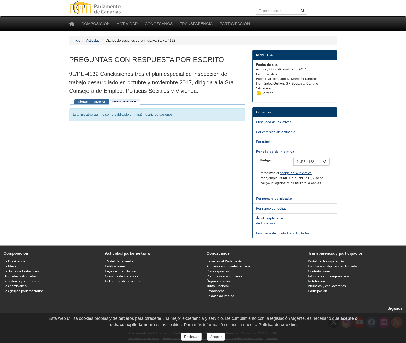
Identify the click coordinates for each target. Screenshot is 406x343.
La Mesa (10, 266)
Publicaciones (115, 266)
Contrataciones (319, 271)
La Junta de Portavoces (21, 271)
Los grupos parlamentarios (23, 291)
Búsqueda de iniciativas (273, 122)
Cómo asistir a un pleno (224, 276)
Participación (235, 24)
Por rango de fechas (271, 208)
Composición (95, 24)
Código (265, 160)
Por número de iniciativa (274, 198)
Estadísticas (215, 291)
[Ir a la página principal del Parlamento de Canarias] (96, 7)
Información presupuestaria (328, 276)
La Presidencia (15, 261)
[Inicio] (72, 24)
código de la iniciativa (296, 173)
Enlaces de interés (220, 296)
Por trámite (264, 142)
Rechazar (191, 337)
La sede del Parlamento (224, 261)
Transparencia (196, 24)
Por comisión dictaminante (275, 132)
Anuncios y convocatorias (327, 286)
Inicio (76, 40)
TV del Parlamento (119, 261)
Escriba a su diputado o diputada (332, 266)
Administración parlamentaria (228, 266)
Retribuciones (318, 281)
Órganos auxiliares (220, 281)
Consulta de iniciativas (121, 276)
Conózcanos (159, 24)
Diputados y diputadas (20, 276)
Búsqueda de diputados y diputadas (282, 233)
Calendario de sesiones (122, 281)
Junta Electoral (218, 286)
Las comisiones (15, 286)
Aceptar (216, 337)
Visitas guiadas (218, 271)
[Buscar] (302, 11)
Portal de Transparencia (326, 261)
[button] (325, 162)
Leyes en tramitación (120, 271)
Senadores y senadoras (21, 281)
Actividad (127, 24)
